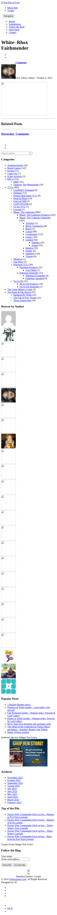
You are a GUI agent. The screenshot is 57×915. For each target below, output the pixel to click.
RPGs (10, 179)
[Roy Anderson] (8, 585)
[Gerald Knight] (8, 432)
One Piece (18, 262)
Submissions (15, 24)
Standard (30, 253)
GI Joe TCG (19, 206)
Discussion (15, 133)
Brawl (28, 228)
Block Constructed (34, 226)
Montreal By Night (22, 295)
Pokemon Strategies (28, 273)
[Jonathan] (8, 463)
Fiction (10, 171)
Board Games (14, 168)
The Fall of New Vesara (24, 297)
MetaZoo (17, 259)
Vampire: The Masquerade (26, 184)
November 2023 (15, 777)
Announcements (15, 165)
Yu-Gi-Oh (18, 281)
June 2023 (12, 791)
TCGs (10, 187)
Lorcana (17, 209)
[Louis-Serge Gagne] (8, 509)
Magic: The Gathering (24, 212)
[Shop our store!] (28, 765)
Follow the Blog (16, 27)
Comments (21, 62)
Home (12, 21)
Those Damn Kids (22, 300)
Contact (12, 32)
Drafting (36, 242)
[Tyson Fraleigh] (8, 677)
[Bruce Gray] (8, 340)
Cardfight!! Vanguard (23, 190)
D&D (16, 182)
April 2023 (12, 797)
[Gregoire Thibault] (8, 447)
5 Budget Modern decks (18, 704)
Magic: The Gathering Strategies (35, 217)
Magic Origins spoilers (18, 732)
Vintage (29, 256)
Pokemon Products (28, 267)
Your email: (6, 856)
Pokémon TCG (20, 264)
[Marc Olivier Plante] (8, 524)
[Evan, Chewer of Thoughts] (8, 417)
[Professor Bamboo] (8, 570)
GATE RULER (21, 204)
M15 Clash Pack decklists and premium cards (29, 724)
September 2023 (15, 783)
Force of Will (19, 201)
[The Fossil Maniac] (8, 631)
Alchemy (30, 223)
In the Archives (14, 176)
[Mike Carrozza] (8, 539)
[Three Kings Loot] (8, 662)
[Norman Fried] (8, 555)
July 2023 (12, 788)
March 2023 (13, 799)
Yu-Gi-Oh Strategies (29, 286)
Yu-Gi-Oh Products (28, 284)
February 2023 (14, 802)
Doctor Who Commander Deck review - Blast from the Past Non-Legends (29, 838)
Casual (29, 231)
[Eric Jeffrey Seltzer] (8, 401)
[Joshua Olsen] (8, 478)
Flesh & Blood (20, 198)
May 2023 (12, 794)
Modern (29, 248)
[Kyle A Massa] (8, 493)
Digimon (17, 193)
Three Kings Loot (17, 879)
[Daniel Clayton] (8, 371)
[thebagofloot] (8, 647)
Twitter (10, 10)
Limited (29, 239)
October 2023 (14, 780)
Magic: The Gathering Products (34, 215)
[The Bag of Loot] (8, 616)
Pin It (9, 908)
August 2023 (13, 786)
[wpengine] (8, 693)
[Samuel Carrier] (8, 601)
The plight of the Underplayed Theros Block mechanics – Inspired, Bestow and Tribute (28, 728)
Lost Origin (31, 270)
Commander (31, 234)
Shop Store (14, 29)
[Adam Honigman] (8, 325)
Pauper (29, 251)
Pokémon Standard (35, 278)
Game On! (12, 173)
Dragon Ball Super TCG (25, 195)
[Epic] (8, 386)
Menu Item (12, 7)
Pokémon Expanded (35, 275)
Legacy (29, 237)
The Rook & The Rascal (19, 292)
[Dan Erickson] (8, 355)
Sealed (35, 245)
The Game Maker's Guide (19, 289)
